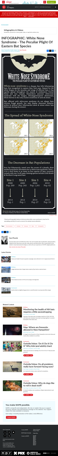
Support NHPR (11, 417)
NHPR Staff (25, 332)
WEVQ (34, 443)
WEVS (34, 444)
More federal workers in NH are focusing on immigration (25, 279)
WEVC (34, 436)
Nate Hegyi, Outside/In (28, 369)
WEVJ (34, 440)
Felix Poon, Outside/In (28, 348)
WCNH (34, 435)
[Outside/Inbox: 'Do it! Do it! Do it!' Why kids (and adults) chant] (12, 346)
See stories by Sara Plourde (17, 247)
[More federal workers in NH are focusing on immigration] (6, 280)
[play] (4, 7)
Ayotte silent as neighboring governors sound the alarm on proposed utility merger (31, 290)
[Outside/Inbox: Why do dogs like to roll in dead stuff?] (12, 385)
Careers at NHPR (25, 436)
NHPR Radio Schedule (26, 433)
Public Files (35, 433)
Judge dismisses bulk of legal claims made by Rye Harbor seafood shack (28, 269)
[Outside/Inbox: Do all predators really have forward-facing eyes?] (12, 366)
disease (26, 226)
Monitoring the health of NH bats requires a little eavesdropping (39, 310)
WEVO (34, 442)
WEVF (34, 438)
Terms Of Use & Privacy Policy (36, 430)
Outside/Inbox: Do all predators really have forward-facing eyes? (38, 365)
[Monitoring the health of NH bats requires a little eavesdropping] (12, 312)
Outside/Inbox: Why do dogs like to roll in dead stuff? (38, 384)
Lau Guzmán (26, 314)
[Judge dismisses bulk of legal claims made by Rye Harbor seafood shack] (6, 270)
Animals (19, 226)
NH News (13, 256)
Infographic (41, 226)
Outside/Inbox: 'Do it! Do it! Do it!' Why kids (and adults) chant (38, 344)
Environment (4, 25)
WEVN (34, 441)
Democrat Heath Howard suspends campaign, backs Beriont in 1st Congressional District (33, 258)
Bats (33, 226)
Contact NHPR (24, 429)
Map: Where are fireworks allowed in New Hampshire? (36, 328)
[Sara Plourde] (4, 240)
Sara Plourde (23, 50)
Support (52, 2)
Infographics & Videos (13, 30)
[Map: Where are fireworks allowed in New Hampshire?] (12, 330)
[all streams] (56, 7)
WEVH (34, 439)
